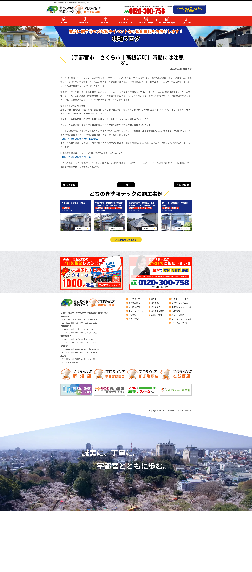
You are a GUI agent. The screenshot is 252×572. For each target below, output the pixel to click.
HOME (64, 22)
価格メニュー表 (146, 22)
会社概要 (132, 314)
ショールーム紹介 (167, 22)
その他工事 (117, 208)
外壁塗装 (65, 208)
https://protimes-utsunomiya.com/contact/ (79, 139)
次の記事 (70, 184)
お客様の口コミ (126, 22)
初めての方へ (85, 22)
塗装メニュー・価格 (179, 299)
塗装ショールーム (136, 310)
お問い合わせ (156, 314)
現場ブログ (155, 307)
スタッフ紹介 (134, 318)
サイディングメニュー (180, 303)
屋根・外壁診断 (177, 314)
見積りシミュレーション (181, 307)
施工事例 (187, 22)
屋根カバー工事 (135, 208)
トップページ (134, 299)
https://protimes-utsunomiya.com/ (75, 157)
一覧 (126, 184)
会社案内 (105, 22)
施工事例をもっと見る (126, 239)
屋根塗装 (107, 208)
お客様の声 (155, 303)
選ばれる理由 (134, 307)
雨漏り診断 (176, 310)
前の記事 (181, 184)
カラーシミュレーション (181, 318)
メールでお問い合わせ (190, 9)
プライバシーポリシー (180, 322)
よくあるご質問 (157, 310)
